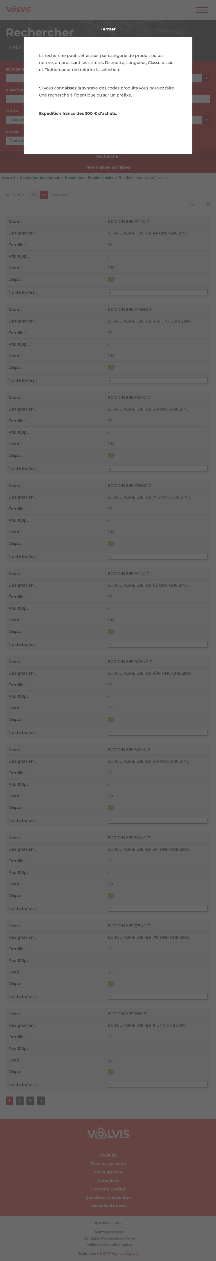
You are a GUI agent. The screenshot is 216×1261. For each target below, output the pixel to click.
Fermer (108, 29)
